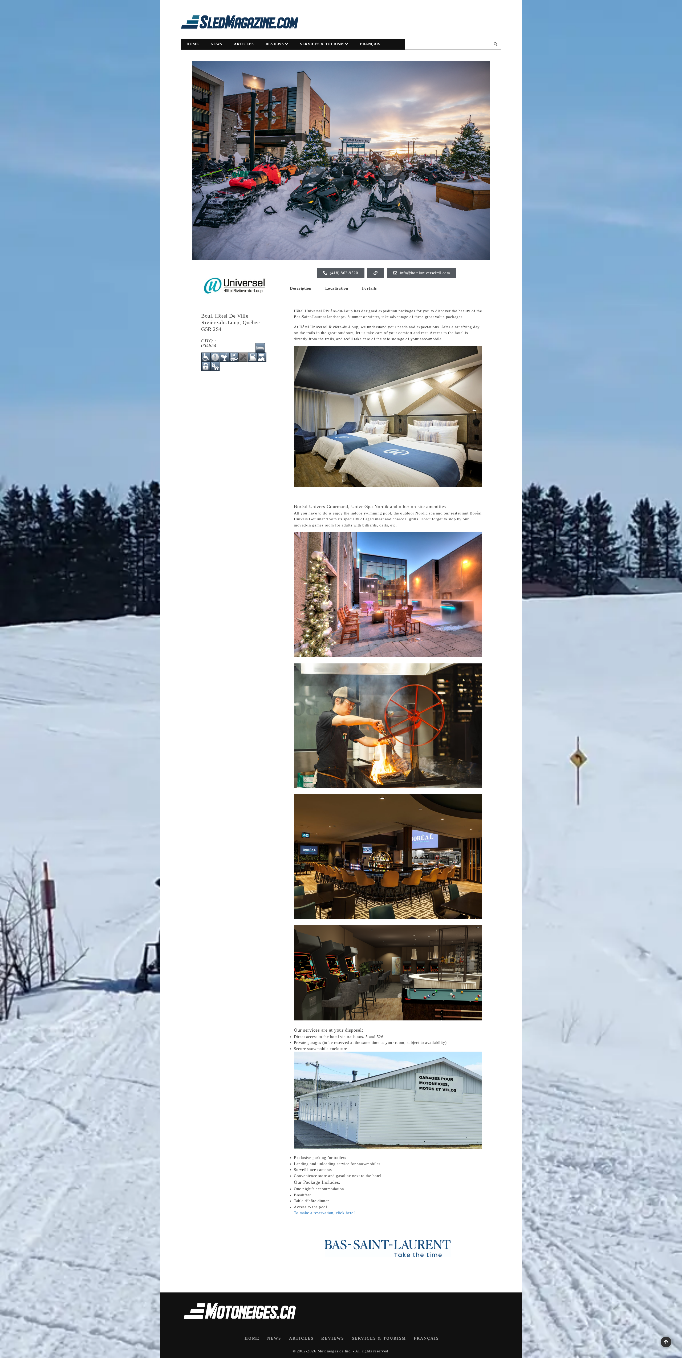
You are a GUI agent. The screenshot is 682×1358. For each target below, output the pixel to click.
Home (192, 44)
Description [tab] (300, 288)
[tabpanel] (386, 785)
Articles (244, 44)
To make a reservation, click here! (324, 1213)
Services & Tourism (322, 44)
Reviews (275, 44)
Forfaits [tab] (369, 288)
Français (370, 44)
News (216, 44)
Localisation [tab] (336, 288)
